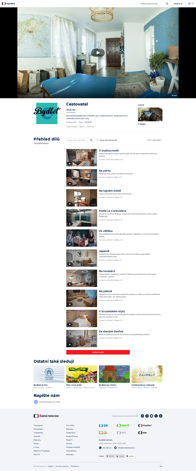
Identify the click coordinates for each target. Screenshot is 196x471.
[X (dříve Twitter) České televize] (156, 416)
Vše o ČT (37, 454)
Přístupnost (75, 466)
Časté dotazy (71, 451)
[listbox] (120, 456)
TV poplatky (38, 432)
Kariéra (69, 443)
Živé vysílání (38, 429)
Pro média (70, 425)
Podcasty (37, 440)
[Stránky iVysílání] (145, 426)
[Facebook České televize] (147, 416)
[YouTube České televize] (151, 416)
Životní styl (90, 126)
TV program (38, 425)
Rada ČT (69, 440)
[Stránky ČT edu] (142, 433)
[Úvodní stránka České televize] (46, 416)
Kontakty (70, 454)
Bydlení (82, 126)
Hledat (167, 3)
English (50, 466)
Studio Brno (70, 432)
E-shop (36, 447)
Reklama (69, 429)
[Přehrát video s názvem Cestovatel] (98, 53)
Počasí (36, 443)
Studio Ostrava (72, 436)
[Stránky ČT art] (121, 433)
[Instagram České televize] (142, 416)
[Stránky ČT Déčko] (103, 433)
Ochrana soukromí (62, 466)
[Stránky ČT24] (103, 426)
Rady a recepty (72, 126)
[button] (98, 52)
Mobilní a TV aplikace (42, 451)
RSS (161, 466)
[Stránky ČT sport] (123, 426)
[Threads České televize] (160, 416)
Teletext (37, 436)
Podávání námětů (73, 447)
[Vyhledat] (91, 140)
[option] (110, 456)
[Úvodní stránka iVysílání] (10, 3)
